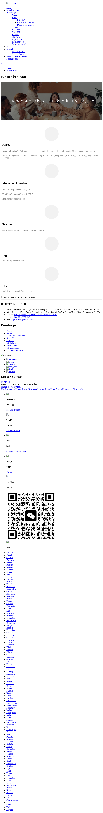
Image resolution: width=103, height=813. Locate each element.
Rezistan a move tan (25, 22)
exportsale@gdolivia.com (22, 319)
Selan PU (16, 32)
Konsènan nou (12, 10)
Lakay (9, 8)
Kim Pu (4, 389)
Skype (9, 472)
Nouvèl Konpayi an (20, 54)
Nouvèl (9, 49)
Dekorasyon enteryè (25, 25)
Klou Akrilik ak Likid (15, 336)
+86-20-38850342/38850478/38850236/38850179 (35, 314)
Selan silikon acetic (64, 389)
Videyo (9, 47)
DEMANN (6, 382)
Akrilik (15, 27)
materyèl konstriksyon (18, 389)
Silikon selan (78, 389)
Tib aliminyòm (18, 42)
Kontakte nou (12, 59)
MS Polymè (17, 37)
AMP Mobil (16, 387)
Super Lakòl (17, 39)
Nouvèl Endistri (18, 51)
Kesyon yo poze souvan (16, 56)
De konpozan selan (20, 44)
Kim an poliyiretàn (36, 389)
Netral (14, 17)
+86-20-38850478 (22, 317)
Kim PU (15, 34)
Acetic (14, 15)
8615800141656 (13, 410)
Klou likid (16, 30)
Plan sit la (5, 387)
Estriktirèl (21, 20)
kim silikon (50, 389)
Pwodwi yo (11, 13)
